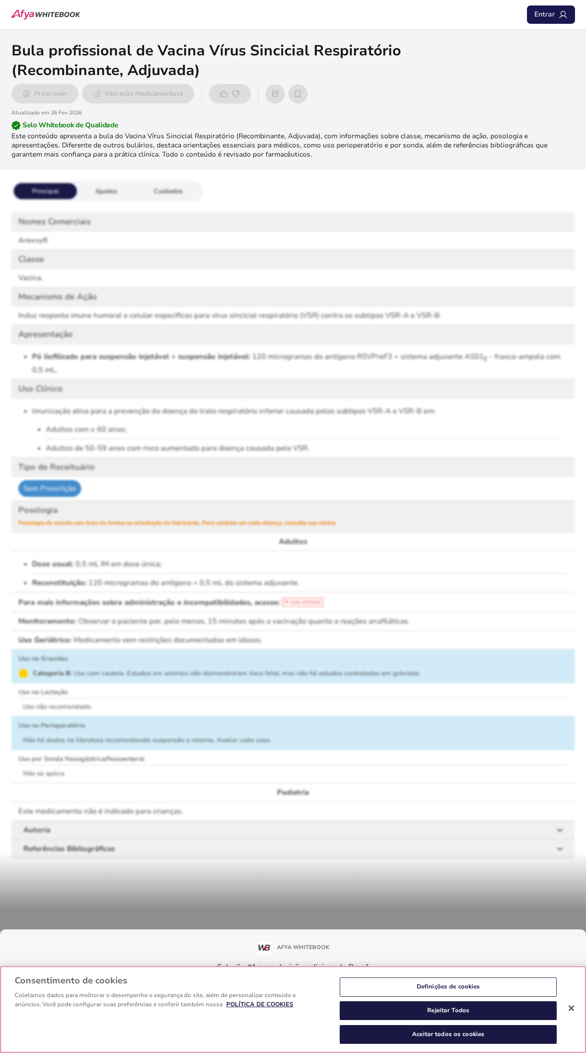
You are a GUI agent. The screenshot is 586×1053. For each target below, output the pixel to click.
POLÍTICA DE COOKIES (259, 1004)
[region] (293, 1009)
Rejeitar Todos (448, 1010)
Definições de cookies (448, 986)
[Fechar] (571, 1008)
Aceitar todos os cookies (448, 1034)
